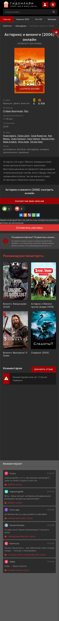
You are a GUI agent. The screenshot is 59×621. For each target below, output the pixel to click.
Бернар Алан (47, 138)
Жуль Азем (23, 141)
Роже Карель (9, 135)
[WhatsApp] (34, 215)
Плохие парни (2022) (19, 570)
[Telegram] (38, 215)
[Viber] (29, 215)
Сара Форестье (39, 135)
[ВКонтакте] (21, 215)
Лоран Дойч (23, 135)
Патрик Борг (36, 141)
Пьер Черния (33, 138)
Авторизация (45, 4)
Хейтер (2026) (15, 484)
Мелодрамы (21, 26)
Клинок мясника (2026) (20, 518)
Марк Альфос (10, 141)
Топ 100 (38, 19)
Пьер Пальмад (18, 138)
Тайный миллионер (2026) (22, 536)
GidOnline (7, 26)
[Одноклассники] (25, 215)
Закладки (52, 19)
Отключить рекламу (29, 227)
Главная (7, 19)
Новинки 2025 (22, 19)
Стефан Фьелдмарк (13, 111)
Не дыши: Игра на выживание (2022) (27, 554)
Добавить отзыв (43, 369)
